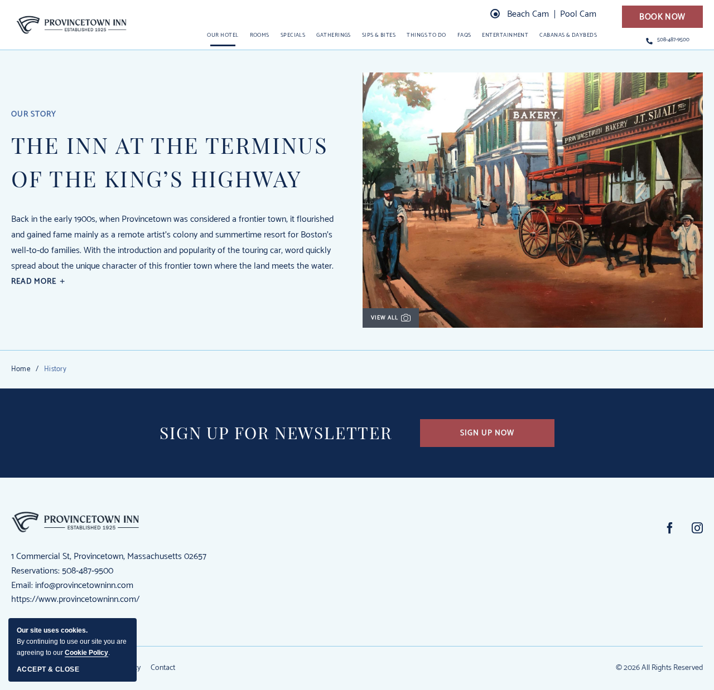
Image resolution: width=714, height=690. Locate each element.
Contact (163, 668)
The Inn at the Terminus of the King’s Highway (169, 161)
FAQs (464, 35)
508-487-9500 (673, 40)
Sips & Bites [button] (378, 35)
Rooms (259, 35)
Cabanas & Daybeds (568, 35)
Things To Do (426, 35)
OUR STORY (33, 115)
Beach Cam (528, 14)
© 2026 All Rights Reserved (659, 668)
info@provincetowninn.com (84, 585)
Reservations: (35, 571)
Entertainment (505, 35)
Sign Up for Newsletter (276, 433)
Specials (293, 35)
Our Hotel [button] (222, 35)
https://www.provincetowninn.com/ (75, 599)
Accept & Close (48, 669)
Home (20, 369)
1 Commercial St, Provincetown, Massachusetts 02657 (108, 556)
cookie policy (86, 653)
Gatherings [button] (333, 35)
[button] (662, 17)
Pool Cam (578, 14)
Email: (22, 585)
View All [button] (391, 320)
